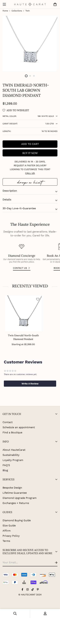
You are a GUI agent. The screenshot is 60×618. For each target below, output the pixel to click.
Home (5, 11)
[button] (30, 384)
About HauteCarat (14, 449)
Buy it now (30, 153)
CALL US (30, 173)
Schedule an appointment (19, 427)
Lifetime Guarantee (15, 492)
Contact (8, 422)
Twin (27, 11)
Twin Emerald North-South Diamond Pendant (23, 337)
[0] (54, 4)
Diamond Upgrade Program (19, 497)
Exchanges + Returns (16, 503)
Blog (5, 470)
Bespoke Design (12, 487)
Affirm (7, 530)
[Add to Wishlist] (38, 299)
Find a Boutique (12, 432)
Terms (6, 540)
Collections (17, 11)
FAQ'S (6, 465)
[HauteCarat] (30, 4)
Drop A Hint (30, 182)
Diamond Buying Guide (17, 520)
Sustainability (11, 454)
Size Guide (9, 525)
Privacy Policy (11, 535)
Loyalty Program (13, 460)
